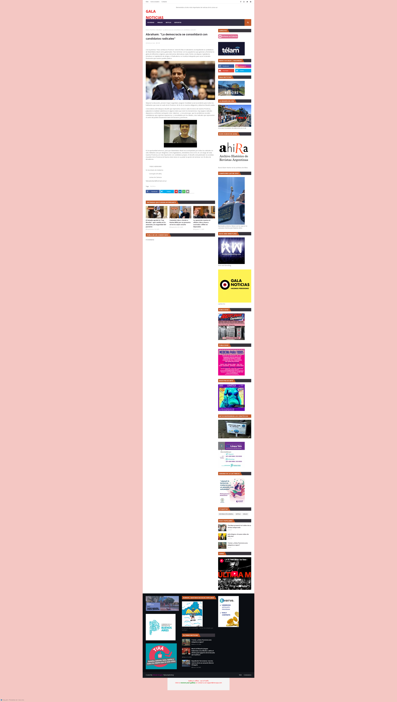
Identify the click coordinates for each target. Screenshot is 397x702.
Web (147, 2)
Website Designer (158, 675)
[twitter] (247, 2)
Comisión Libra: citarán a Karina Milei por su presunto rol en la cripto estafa (180, 222)
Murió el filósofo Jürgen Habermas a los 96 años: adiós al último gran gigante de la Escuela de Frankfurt (203, 652)
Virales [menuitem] (160, 22)
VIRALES (245, 514)
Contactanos (247, 675)
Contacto (164, 2)
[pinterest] (250, 2)
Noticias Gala (151, 43)
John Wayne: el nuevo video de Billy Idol (238, 535)
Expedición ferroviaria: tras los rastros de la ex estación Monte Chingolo (202, 663)
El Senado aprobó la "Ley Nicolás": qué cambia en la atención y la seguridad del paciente (156, 223)
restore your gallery (188, 683)
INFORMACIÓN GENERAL (226, 514)
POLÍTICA (152, 30)
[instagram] (244, 2)
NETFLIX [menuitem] (168, 22)
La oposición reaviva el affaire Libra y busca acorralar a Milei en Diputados (201, 223)
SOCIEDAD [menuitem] (150, 22)
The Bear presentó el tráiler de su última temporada (239, 526)
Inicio (147, 30)
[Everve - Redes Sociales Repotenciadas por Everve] (228, 626)
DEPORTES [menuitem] (177, 22)
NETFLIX (238, 514)
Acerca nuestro (155, 2)
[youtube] (226, 70)
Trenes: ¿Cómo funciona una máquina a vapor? (238, 544)
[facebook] (241, 2)
